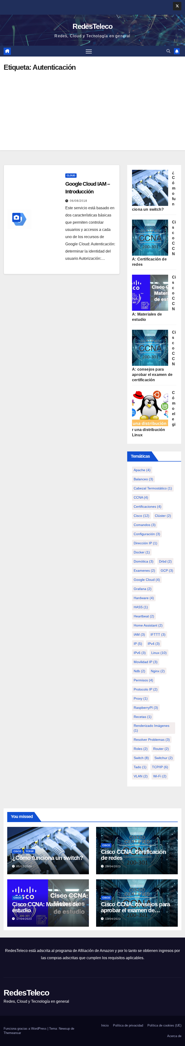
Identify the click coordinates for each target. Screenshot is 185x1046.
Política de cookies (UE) (164, 1025)
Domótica (143, 561)
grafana (143, 589)
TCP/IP (160, 767)
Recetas (143, 717)
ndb (139, 671)
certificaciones (147, 506)
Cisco (141, 516)
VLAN (141, 776)
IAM (139, 634)
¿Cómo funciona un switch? (47, 858)
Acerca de (174, 1036)
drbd (165, 561)
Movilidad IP (146, 662)
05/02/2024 (24, 866)
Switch (141, 758)
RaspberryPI (146, 708)
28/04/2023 (113, 866)
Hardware (144, 598)
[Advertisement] (92, 107)
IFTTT (158, 634)
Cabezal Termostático (153, 488)
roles (141, 749)
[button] (168, 51)
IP (138, 644)
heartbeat (144, 616)
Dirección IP (145, 543)
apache (142, 470)
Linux (159, 653)
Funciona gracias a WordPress (25, 1028)
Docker (142, 552)
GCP (167, 570)
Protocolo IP (146, 689)
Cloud (71, 175)
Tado (140, 767)
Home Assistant (148, 625)
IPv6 (140, 653)
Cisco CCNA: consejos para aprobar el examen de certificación (135, 910)
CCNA (141, 497)
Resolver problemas (152, 740)
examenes (144, 570)
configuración (147, 534)
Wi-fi (159, 776)
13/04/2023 (113, 918)
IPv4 (154, 644)
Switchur (163, 758)
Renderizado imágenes (151, 728)
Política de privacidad (128, 1025)
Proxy (141, 698)
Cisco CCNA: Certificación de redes (133, 855)
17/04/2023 (24, 918)
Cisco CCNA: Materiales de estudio (45, 907)
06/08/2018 (78, 201)
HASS (141, 607)
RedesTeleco (92, 26)
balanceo (143, 479)
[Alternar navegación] (89, 51)
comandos (145, 525)
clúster (163, 516)
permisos (143, 680)
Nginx (158, 671)
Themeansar (12, 1033)
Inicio (105, 1025)
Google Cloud (147, 580)
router (161, 749)
